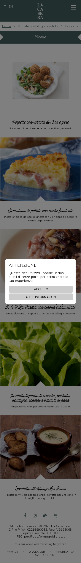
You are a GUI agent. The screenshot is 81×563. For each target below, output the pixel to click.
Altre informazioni (40, 297)
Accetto (41, 289)
